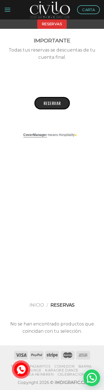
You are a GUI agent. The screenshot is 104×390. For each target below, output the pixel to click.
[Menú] (7, 9)
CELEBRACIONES (73, 374)
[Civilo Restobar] (50, 9)
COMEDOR (64, 366)
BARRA (85, 366)
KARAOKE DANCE (61, 370)
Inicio (36, 305)
